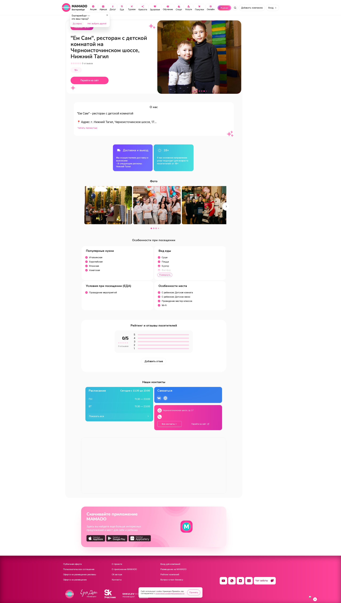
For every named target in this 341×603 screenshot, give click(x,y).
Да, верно (77, 23)
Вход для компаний (170, 564)
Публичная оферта (72, 564)
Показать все (96, 416)
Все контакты (168, 424)
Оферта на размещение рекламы (79, 574)
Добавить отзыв (154, 361)
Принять (193, 592)
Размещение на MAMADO (173, 569)
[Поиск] (235, 7)
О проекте (117, 564)
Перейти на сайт (89, 80)
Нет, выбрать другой (96, 23)
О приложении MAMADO (124, 569)
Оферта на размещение (75, 579)
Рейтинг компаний (169, 574)
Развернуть (164, 275)
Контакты (116, 579)
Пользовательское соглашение (78, 569)
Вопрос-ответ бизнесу (171, 579)
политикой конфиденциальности (169, 593)
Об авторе (117, 574)
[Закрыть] (107, 15)
